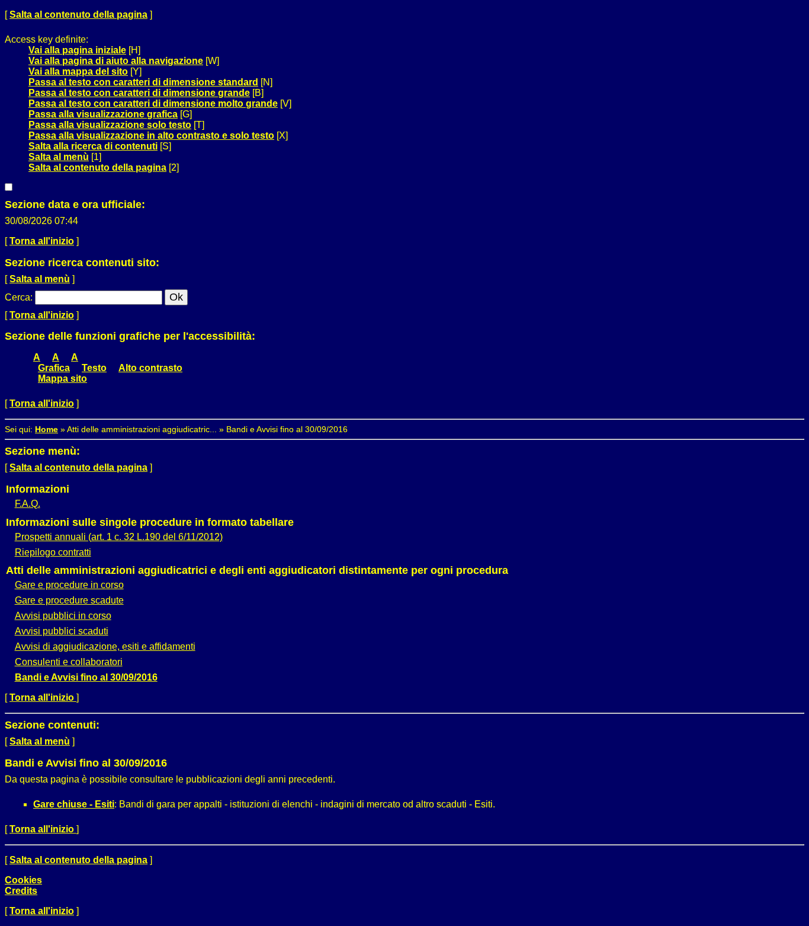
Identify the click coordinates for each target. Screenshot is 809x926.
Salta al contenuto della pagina (78, 14)
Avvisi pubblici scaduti (61, 631)
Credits (21, 891)
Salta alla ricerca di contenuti (93, 146)
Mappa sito (62, 378)
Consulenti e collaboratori (69, 662)
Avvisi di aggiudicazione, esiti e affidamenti (105, 646)
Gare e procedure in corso (69, 585)
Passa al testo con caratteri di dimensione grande (139, 93)
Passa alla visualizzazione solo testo (109, 125)
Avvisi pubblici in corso (63, 616)
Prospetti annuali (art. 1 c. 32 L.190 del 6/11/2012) (119, 537)
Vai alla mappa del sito (78, 71)
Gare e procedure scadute (69, 600)
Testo (94, 368)
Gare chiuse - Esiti (73, 804)
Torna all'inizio (41, 241)
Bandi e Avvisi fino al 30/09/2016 (86, 677)
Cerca (17, 297)
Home (46, 429)
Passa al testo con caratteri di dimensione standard (143, 82)
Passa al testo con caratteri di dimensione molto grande (153, 103)
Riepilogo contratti (53, 552)
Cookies (23, 880)
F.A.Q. (27, 504)
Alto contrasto (150, 368)
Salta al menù (58, 157)
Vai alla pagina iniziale (77, 50)
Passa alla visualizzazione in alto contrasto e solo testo (151, 135)
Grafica (54, 368)
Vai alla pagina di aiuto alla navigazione (115, 61)
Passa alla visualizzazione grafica (103, 114)
